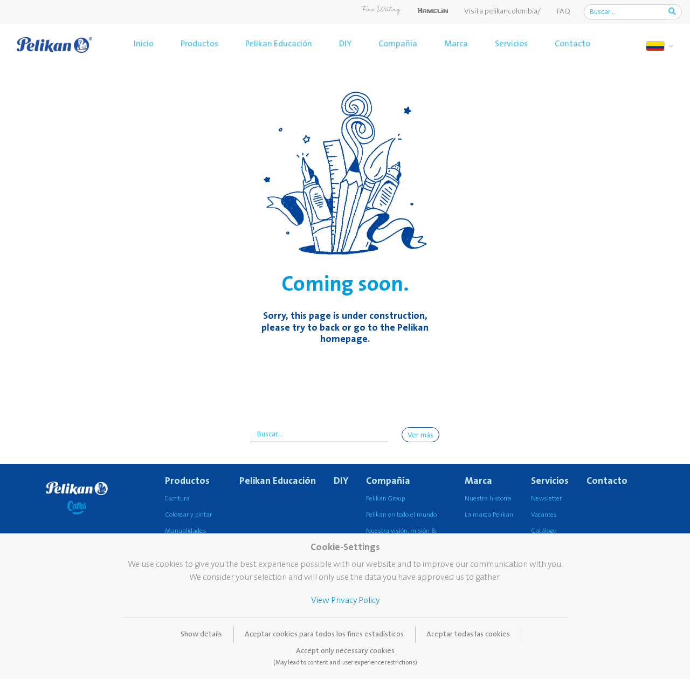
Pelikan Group (385, 498)
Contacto (572, 44)
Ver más (420, 435)
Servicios (511, 44)
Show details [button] (201, 634)
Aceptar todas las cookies (468, 634)
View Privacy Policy (345, 600)
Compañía (397, 44)
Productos (199, 44)
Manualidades (185, 530)
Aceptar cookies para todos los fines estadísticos (324, 634)
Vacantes (544, 514)
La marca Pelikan (489, 514)
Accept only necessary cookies (345, 656)
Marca (456, 44)
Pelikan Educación (278, 44)
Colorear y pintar (188, 514)
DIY (345, 44)
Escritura (177, 498)
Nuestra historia (488, 498)
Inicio (144, 44)
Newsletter (546, 498)
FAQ (563, 11)
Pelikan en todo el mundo (401, 514)
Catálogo (543, 530)
